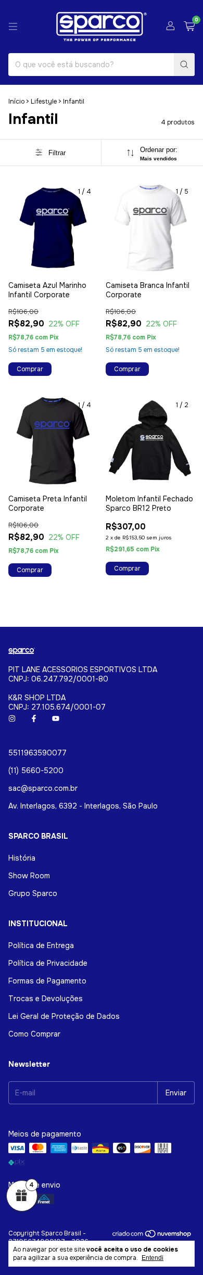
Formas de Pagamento (47, 981)
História (21, 858)
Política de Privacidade (47, 963)
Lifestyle (44, 101)
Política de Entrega (41, 945)
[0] (189, 26)
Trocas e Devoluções (45, 998)
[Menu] (13, 26)
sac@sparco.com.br (43, 788)
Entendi (152, 1257)
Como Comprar (34, 1034)
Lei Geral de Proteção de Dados (64, 1016)
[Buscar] (184, 64)
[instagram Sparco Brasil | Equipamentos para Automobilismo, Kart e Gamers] (12, 718)
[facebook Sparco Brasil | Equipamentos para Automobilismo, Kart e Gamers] (33, 718)
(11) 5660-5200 (36, 770)
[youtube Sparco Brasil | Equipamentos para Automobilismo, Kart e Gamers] (55, 718)
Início (16, 101)
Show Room (29, 875)
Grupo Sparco (32, 893)
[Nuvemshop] (152, 1236)
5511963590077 (37, 753)
